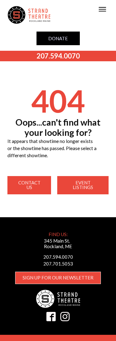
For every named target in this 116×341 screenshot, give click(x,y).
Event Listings (83, 185)
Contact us (29, 185)
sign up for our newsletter (58, 277)
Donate (58, 38)
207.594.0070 (58, 56)
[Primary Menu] (102, 9)
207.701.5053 (58, 263)
